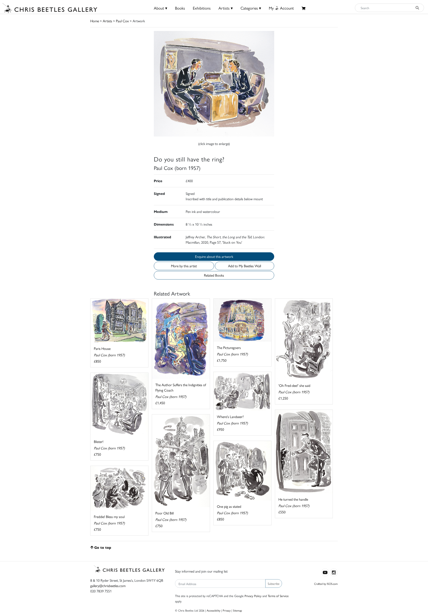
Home (94, 20)
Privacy (226, 610)
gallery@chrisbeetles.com (108, 585)
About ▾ (160, 8)
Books (180, 8)
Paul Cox (122, 20)
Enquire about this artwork (214, 256)
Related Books (214, 275)
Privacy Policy (253, 596)
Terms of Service (278, 596)
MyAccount (281, 8)
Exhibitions (202, 8)
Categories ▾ (251, 8)
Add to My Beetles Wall (244, 265)
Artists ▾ (225, 8)
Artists (107, 20)
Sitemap (237, 610)
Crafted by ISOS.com (326, 583)
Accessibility (213, 610)
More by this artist (184, 265)
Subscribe (274, 583)
